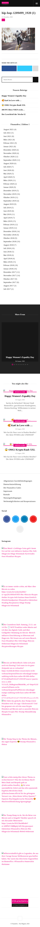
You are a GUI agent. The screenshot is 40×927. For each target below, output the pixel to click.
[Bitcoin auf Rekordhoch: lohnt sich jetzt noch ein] (20, 679)
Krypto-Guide (20, 421)
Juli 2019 (7, 208)
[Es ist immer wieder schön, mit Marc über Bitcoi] (20, 603)
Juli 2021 (7, 133)
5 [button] (20, 364)
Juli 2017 (7, 289)
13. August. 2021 (20, 453)
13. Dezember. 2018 (7, 17)
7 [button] (24, 364)
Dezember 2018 (9, 231)
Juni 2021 (7, 136)
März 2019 (7, 221)
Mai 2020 (7, 174)
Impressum (7, 491)
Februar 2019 (8, 225)
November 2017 (9, 275)
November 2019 (9, 194)
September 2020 (9, 160)
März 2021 (7, 140)
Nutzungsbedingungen (12, 498)
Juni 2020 (7, 170)
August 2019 (8, 204)
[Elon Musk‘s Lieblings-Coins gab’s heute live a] (20, 565)
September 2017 (9, 282)
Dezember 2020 (9, 150)
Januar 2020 (8, 187)
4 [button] (18, 364)
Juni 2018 (7, 252)
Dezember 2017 (9, 272)
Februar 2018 (8, 265)
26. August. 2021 (20, 400)
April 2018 (7, 258)
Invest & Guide (20, 392)
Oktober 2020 (8, 157)
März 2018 (7, 262)
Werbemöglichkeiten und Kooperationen (19, 501)
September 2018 (9, 241)
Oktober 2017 (8, 279)
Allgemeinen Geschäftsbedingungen (17, 481)
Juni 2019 (7, 211)
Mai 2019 (7, 214)
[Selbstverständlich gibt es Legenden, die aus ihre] (20, 870)
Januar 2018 (8, 269)
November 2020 (9, 153)
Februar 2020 (8, 184)
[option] (20, 342)
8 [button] (25, 364)
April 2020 (7, 177)
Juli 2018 (7, 248)
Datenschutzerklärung (12, 484)
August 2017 (8, 286)
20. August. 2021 (20, 429)
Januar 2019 (8, 228)
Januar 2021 (8, 146)
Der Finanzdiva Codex (12, 488)
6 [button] (22, 364)
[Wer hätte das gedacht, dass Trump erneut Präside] (20, 718)
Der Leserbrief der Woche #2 (14, 114)
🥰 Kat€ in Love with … (11, 100)
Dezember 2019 (9, 191)
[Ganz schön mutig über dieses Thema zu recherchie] (20, 794)
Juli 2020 (7, 167)
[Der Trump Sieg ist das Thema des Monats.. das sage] (20, 756)
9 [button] (27, 364)
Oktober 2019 (8, 197)
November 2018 (9, 235)
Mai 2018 (7, 255)
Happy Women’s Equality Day (14, 96)
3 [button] (16, 364)
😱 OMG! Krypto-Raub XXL (14, 105)
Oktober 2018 (8, 238)
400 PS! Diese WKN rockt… (13, 110)
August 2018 (8, 245)
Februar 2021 (8, 143)
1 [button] (12, 364)
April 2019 (7, 218)
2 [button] (14, 364)
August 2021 (8, 129)
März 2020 (7, 180)
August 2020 (8, 163)
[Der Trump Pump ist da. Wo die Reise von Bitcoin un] (20, 832)
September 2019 (9, 201)
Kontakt (6, 494)
